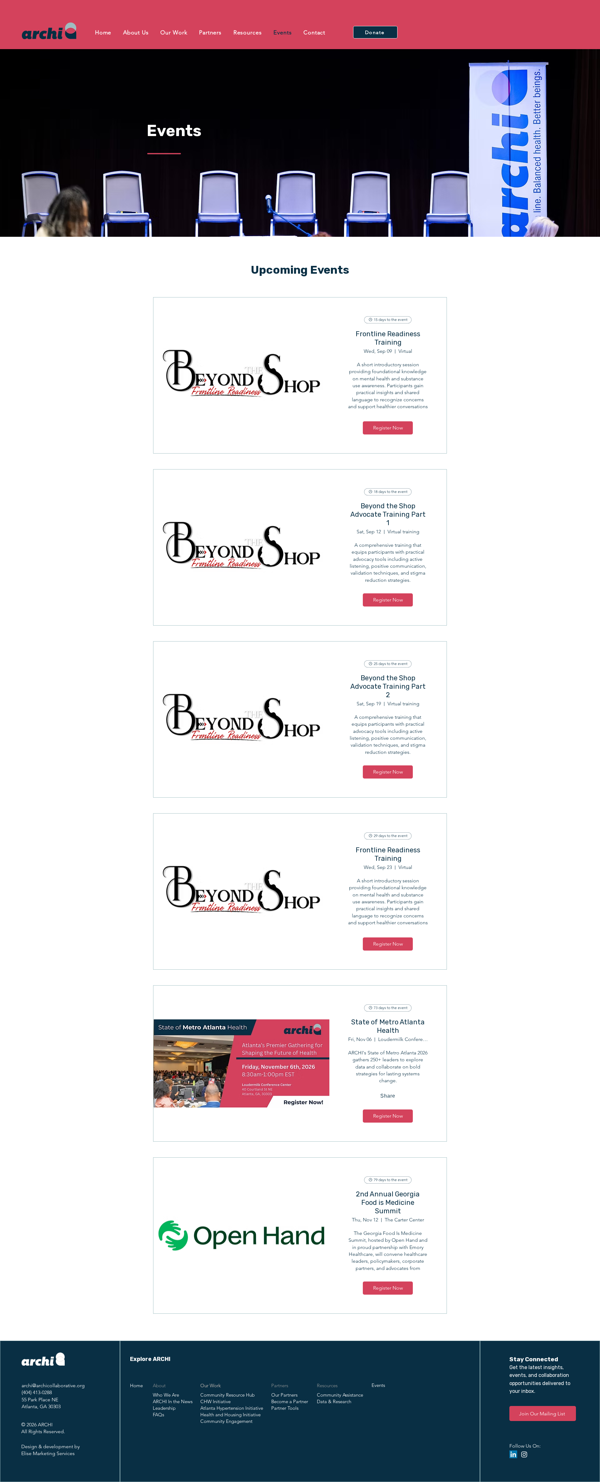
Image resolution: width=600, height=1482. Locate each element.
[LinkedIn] (513, 1454)
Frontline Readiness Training (388, 338)
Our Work (210, 1385)
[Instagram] (524, 1454)
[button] (135, 32)
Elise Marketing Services (48, 1453)
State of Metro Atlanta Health (388, 1026)
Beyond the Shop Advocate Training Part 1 (388, 514)
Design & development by (50, 1446)
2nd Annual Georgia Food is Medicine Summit (388, 1202)
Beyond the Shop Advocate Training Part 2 (388, 686)
